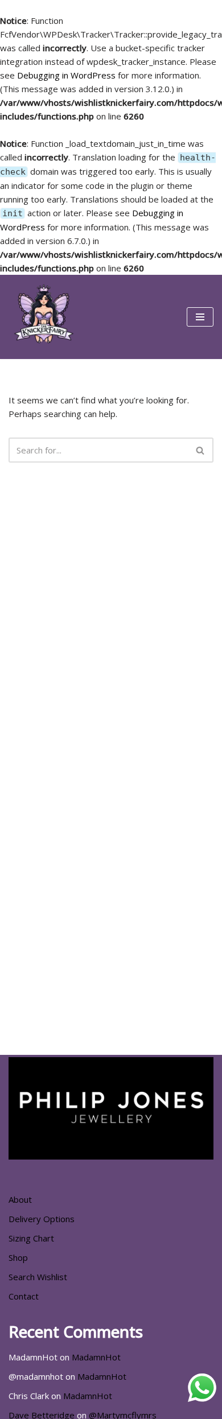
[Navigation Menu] (200, 317)
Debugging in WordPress (66, 75)
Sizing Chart (31, 1238)
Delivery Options (42, 1218)
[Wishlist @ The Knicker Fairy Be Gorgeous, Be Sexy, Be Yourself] (43, 317)
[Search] (200, 450)
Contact (24, 1296)
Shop (18, 1257)
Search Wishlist (38, 1276)
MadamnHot (96, 1357)
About (20, 1199)
